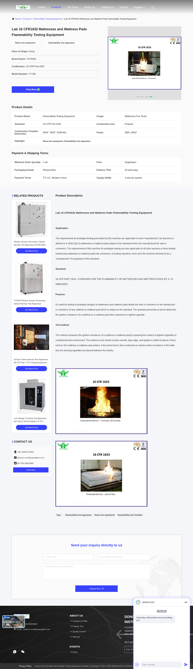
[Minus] (186, 602)
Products (56, 7)
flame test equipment (105, 515)
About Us (89, 7)
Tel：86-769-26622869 (26, 624)
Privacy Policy (25, 666)
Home (41, 7)
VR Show (73, 7)
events (124, 7)
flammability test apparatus (78, 515)
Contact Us (107, 7)
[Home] (23, 7)
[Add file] (137, 664)
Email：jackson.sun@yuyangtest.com (33, 629)
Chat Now (31, 89)
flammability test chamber (130, 515)
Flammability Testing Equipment (47, 19)
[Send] (186, 664)
